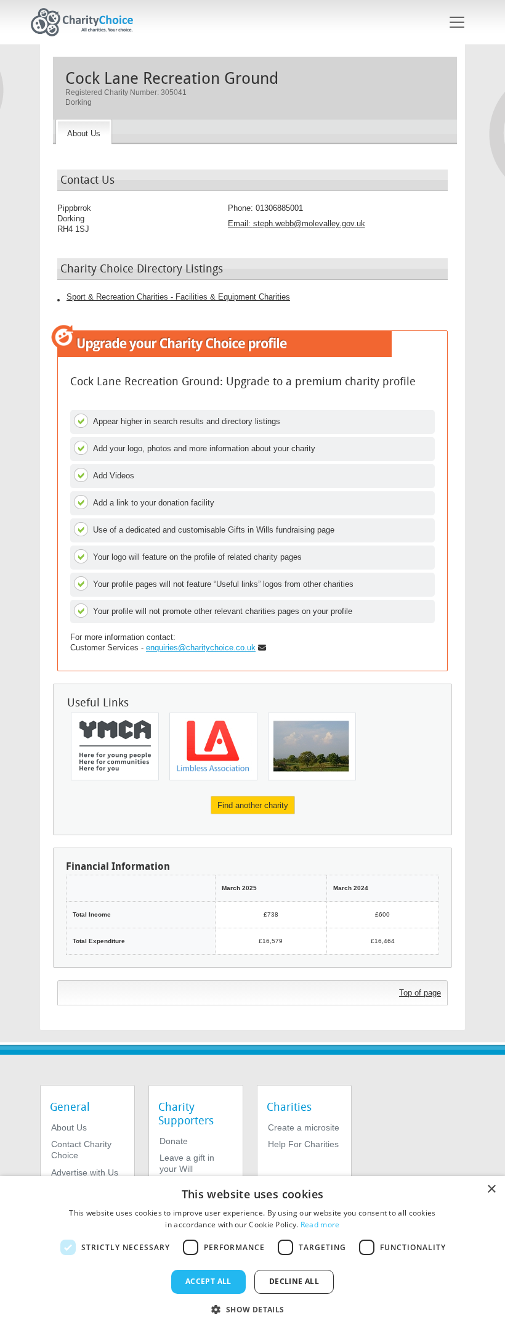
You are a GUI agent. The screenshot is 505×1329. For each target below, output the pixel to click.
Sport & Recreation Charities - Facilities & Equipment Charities (178, 296)
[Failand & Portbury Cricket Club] (312, 746)
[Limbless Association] (213, 746)
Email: (296, 223)
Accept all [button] (208, 1281)
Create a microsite (303, 1127)
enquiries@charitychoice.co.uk (201, 647)
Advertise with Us (84, 1172)
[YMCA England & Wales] (115, 746)
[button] (252, 1308)
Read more (320, 1224)
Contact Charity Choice (81, 1149)
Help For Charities (303, 1144)
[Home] (87, 22)
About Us (69, 1127)
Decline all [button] (294, 1281)
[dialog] (252, 1252)
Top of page (420, 992)
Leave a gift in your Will (187, 1163)
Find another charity (252, 805)
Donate (174, 1141)
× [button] (491, 1189)
